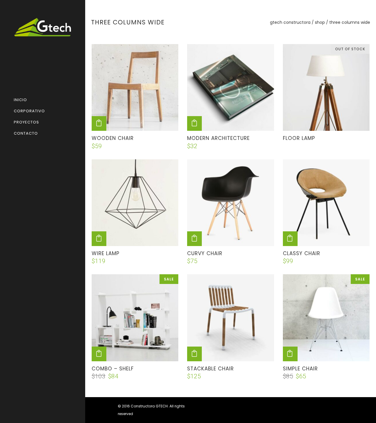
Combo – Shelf (113, 368)
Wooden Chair (113, 138)
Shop (320, 22)
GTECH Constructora (290, 22)
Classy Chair (301, 253)
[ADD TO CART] (99, 123)
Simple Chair (300, 368)
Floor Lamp (299, 138)
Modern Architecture (218, 138)
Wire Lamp (106, 253)
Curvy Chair (204, 253)
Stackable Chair (210, 368)
